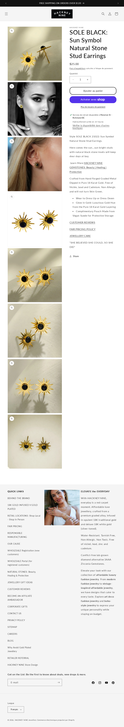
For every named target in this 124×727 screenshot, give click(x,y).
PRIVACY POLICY (16, 620)
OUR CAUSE (14, 543)
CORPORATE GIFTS (18, 606)
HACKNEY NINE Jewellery (26, 720)
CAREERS (12, 634)
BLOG (10, 640)
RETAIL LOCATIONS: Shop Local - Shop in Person (24, 517)
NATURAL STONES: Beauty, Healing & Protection (22, 574)
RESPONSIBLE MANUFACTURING (17, 535)
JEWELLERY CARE (80, 235)
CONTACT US (14, 613)
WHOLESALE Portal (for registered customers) (20, 563)
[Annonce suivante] (118, 3)
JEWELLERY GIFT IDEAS (20, 582)
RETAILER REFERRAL (18, 658)
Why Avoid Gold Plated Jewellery (19, 649)
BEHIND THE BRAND (19, 498)
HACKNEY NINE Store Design (23, 665)
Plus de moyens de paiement (93, 107)
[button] (6, 14)
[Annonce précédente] (6, 3)
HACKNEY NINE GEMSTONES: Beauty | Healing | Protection (88, 167)
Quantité (74, 73)
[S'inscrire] (58, 682)
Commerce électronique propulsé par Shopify (56, 720)
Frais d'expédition (77, 68)
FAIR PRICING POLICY (82, 229)
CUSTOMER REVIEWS (82, 222)
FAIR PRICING (15, 526)
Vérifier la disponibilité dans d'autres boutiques (91, 126)
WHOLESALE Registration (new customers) (23, 552)
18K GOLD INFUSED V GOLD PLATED (23, 507)
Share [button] (76, 256)
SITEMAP (12, 627)
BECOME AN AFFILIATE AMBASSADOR (20, 598)
